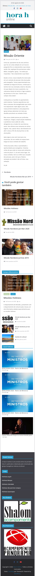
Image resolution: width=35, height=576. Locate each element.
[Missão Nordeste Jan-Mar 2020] (17, 220)
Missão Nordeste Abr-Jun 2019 (20, 177)
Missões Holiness (11, 208)
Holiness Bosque (7, 480)
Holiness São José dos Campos (11, 488)
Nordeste (7, 172)
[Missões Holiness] (17, 191)
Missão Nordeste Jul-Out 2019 (16, 258)
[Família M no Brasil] (8, 338)
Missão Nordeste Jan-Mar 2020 (16, 229)
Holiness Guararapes (8, 491)
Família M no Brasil (21, 337)
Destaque (6, 294)
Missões (6, 51)
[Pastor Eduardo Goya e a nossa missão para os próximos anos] (17, 425)
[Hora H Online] (4, 26)
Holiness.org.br (6, 476)
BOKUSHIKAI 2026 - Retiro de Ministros (15, 368)
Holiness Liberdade (8, 484)
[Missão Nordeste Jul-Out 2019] (17, 240)
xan (18, 59)
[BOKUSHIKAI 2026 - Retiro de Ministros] (17, 359)
